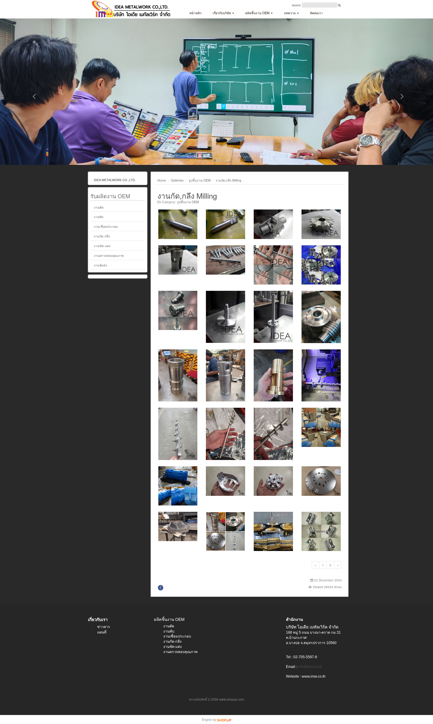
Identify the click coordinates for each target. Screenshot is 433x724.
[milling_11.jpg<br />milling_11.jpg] (177, 310)
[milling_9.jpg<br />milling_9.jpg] (273, 264)
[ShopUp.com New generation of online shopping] (224, 719)
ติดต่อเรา (316, 13)
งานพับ (99, 216)
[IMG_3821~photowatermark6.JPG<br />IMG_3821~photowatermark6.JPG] (321, 375)
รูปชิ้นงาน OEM (200, 180)
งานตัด (99, 207)
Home (161, 180)
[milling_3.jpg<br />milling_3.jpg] (273, 224)
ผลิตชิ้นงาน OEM (257, 13)
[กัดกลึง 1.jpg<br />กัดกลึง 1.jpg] (273, 531)
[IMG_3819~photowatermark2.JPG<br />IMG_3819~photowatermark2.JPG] (177, 434)
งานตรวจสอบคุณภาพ (109, 255)
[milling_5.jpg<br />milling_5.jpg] (177, 259)
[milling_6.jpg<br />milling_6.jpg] (225, 259)
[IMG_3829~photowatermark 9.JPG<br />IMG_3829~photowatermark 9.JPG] (273, 375)
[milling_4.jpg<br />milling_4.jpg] (321, 224)
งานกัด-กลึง (102, 236)
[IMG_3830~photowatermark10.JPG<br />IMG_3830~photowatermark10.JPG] (225, 434)
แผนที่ (101, 632)
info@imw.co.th (310, 667)
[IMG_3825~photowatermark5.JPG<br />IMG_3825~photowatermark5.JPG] (321, 480)
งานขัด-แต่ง (102, 246)
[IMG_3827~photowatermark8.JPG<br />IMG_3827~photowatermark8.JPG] (225, 375)
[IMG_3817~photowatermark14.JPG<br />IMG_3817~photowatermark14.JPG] (321, 427)
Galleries (177, 180)
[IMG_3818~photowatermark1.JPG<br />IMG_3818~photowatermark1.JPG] (321, 317)
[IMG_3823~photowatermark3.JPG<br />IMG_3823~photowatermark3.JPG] (225, 480)
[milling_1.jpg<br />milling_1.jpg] (177, 224)
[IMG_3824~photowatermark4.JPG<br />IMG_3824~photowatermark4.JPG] (273, 480)
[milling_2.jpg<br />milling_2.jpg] (225, 224)
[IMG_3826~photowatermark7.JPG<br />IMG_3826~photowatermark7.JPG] (177, 375)
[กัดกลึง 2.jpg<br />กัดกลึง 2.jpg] (321, 531)
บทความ (290, 13)
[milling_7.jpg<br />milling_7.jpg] (225, 317)
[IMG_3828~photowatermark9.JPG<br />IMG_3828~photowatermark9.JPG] (177, 526)
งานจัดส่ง (100, 265)
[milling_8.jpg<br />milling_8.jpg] (273, 317)
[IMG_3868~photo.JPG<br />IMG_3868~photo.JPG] (225, 531)
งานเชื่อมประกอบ (106, 226)
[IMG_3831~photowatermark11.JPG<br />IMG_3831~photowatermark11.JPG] (273, 434)
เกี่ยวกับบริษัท (222, 13)
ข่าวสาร (103, 627)
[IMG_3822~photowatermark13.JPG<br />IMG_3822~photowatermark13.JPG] (177, 485)
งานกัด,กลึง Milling (228, 180)
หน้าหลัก (195, 13)
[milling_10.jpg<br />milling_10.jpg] (321, 264)
